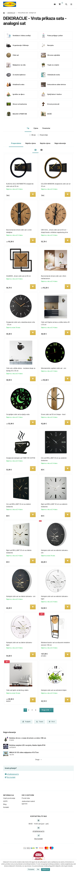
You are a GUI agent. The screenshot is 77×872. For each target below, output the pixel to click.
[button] (33, 194)
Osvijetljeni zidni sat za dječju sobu (18, 414)
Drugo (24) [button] (45, 710)
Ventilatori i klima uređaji (22, 35)
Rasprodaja (44, 135)
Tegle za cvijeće (53, 65)
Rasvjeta (50, 45)
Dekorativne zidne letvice (56, 84)
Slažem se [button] (45, 869)
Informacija (8, 795)
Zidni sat (16, 55)
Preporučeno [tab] (16, 143)
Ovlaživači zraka (18, 84)
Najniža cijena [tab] (30, 143)
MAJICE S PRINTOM (20, 114)
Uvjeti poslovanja (9, 798)
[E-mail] (54, 4)
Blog (4, 804)
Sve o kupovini (28, 795)
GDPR (5, 801)
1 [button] (26, 710)
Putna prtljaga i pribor (55, 35)
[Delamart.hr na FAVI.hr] (38, 856)
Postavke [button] (31, 869)
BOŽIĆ (49, 114)
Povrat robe (26, 798)
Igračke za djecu (18, 94)
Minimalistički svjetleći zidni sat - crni (53, 368)
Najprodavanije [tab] (60, 143)
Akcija (33, 135)
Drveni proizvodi (53, 104)
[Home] (9, 4)
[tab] (35, 150)
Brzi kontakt (11, 777)
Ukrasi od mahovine (20, 104)
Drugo (37, 759)
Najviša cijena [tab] (45, 143)
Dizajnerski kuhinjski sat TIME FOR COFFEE (20, 458)
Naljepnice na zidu (19, 65)
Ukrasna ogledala (53, 55)
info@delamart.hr (13, 774)
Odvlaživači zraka (53, 75)
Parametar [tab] (46, 128)
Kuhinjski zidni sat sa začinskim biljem (54, 690)
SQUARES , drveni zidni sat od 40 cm (18, 276)
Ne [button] (38, 869)
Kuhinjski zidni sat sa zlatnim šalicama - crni (20, 596)
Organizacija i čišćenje (21, 45)
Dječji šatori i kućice (54, 94)
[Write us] (38, 835)
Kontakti (6, 807)
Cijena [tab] (35, 128)
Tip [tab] (28, 128)
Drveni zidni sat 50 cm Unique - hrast (53, 414)
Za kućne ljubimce (19, 75)
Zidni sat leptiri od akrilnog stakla (17, 690)
